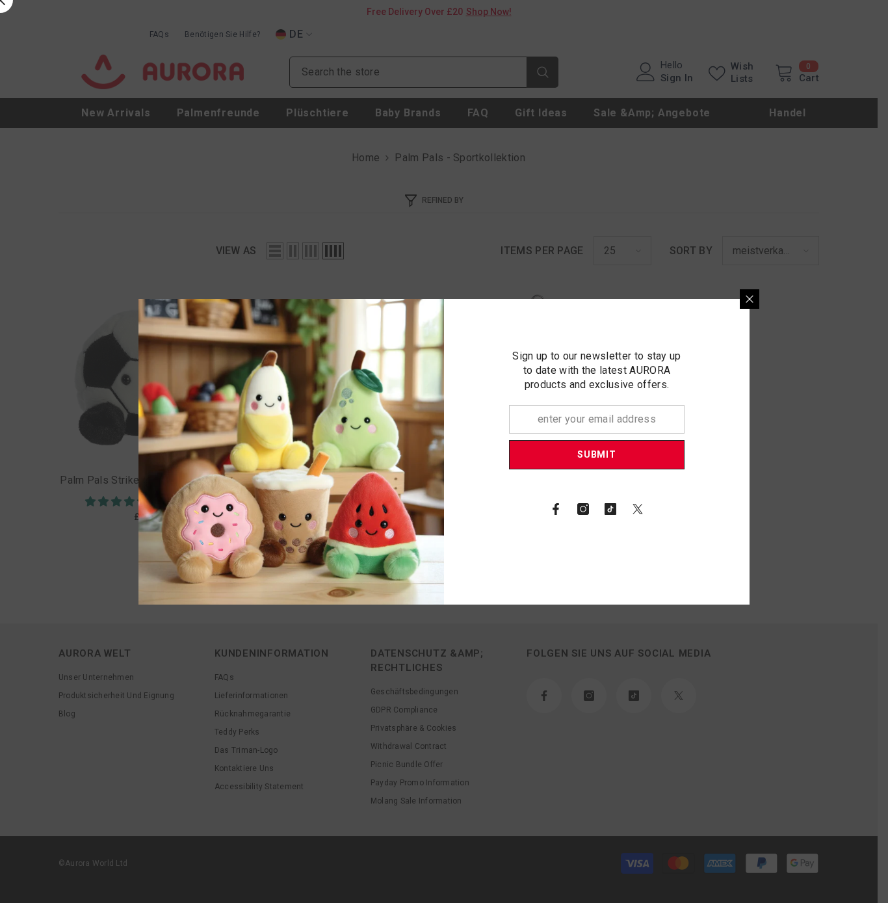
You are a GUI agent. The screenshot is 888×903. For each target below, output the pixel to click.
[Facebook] (555, 509)
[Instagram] (583, 509)
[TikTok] (610, 509)
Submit (596, 454)
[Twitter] (637, 509)
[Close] (749, 299)
